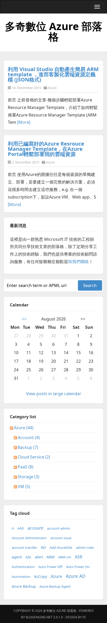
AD (43, 547)
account (35, 528)
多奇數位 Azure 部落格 (53, 31)
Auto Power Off (50, 566)
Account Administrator (29, 538)
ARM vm (64, 557)
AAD (20, 528)
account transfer (24, 547)
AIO (28, 557)
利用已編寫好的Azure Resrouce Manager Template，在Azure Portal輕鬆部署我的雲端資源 (46, 149)
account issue (60, 538)
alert (39, 556)
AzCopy (40, 576)
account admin (58, 528)
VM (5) (24, 486)
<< (24, 319)
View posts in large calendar (53, 393)
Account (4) (29, 437)
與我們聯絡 (78, 261)
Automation (21, 576)
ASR (78, 557)
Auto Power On (78, 566)
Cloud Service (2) (34, 457)
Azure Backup (24, 586)
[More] (23, 122)
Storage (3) (28, 477)
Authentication (23, 566)
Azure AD (75, 576)
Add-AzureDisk (61, 547)
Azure (52, 87)
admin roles (85, 547)
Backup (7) (28, 447)
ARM (50, 556)
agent (17, 556)
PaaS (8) (25, 467)
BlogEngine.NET (39, 617)
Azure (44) (24, 427)
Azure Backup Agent (55, 586)
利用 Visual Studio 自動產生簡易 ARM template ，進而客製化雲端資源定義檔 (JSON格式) (53, 74)
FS (84, 617)
